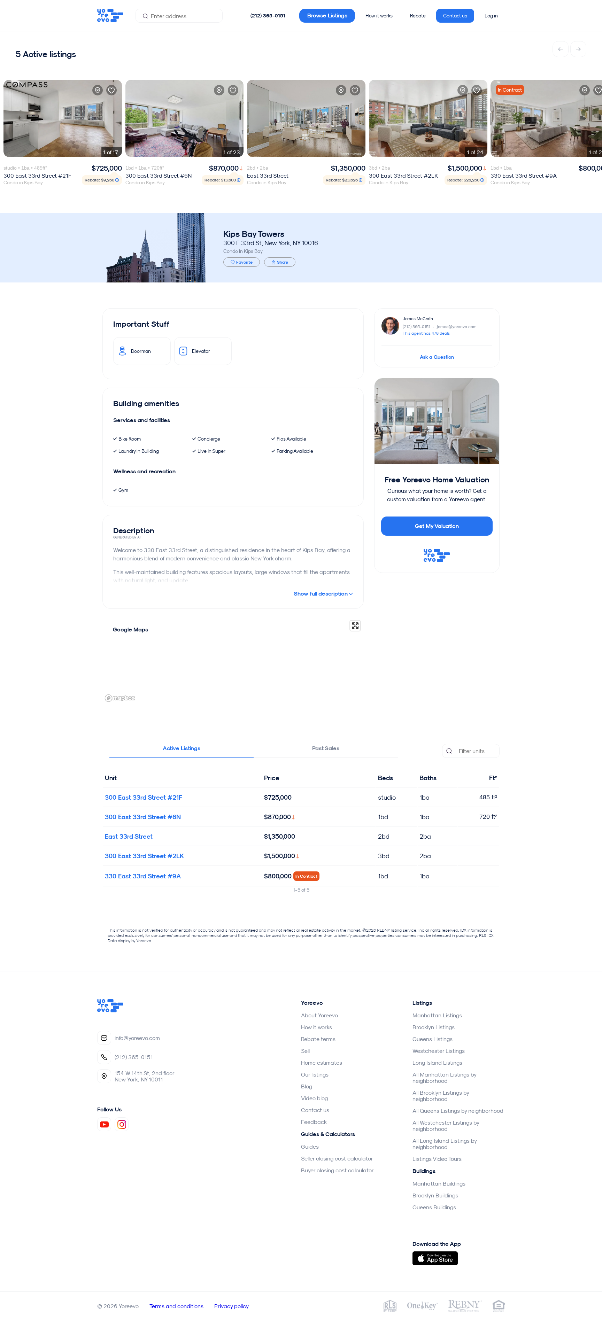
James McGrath (418, 318)
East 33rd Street (129, 836)
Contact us (455, 15)
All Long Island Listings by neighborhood (444, 1143)
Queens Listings (432, 1039)
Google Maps (130, 629)
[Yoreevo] (110, 1010)
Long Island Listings (437, 1062)
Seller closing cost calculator (337, 1158)
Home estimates (321, 1062)
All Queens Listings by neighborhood (457, 1111)
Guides (310, 1146)
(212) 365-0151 (267, 16)
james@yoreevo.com (457, 326)
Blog (306, 1086)
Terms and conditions (176, 1306)
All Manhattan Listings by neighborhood (444, 1077)
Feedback (314, 1122)
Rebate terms (318, 1039)
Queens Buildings (434, 1207)
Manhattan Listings (437, 1015)
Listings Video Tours (437, 1159)
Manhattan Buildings (438, 1183)
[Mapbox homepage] (120, 698)
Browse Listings (327, 15)
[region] (233, 660)
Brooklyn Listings (433, 1027)
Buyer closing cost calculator (337, 1170)
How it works (379, 15)
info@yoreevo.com (137, 1038)
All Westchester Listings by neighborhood (445, 1125)
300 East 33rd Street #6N (143, 817)
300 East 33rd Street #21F (143, 797)
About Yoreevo (319, 1015)
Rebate (418, 15)
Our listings (315, 1074)
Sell (305, 1051)
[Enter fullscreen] (355, 626)
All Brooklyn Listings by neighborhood (440, 1095)
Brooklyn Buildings (435, 1195)
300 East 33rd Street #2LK (144, 856)
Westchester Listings (438, 1051)
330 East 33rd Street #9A (143, 876)
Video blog (314, 1098)
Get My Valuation (437, 526)
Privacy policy (231, 1306)
